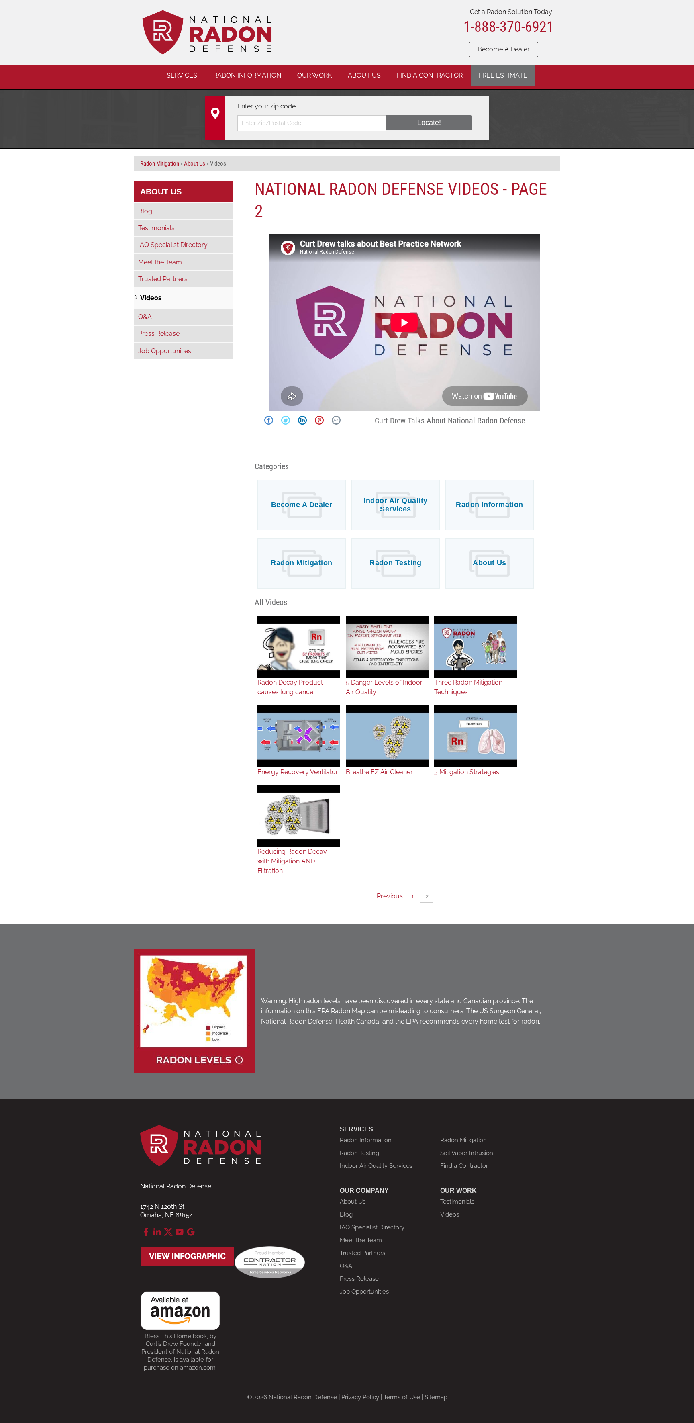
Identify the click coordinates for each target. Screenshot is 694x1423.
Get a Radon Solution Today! (512, 12)
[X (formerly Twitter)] (168, 1232)
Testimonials (156, 228)
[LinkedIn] (157, 1232)
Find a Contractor (464, 1165)
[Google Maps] (191, 1232)
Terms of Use (402, 1397)
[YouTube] (179, 1232)
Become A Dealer (504, 49)
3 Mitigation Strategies (466, 772)
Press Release (159, 333)
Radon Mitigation (301, 563)
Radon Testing (395, 563)
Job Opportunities (164, 351)
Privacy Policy (360, 1397)
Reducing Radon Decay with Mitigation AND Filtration (292, 861)
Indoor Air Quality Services (395, 505)
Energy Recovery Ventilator (297, 772)
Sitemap (436, 1397)
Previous (390, 896)
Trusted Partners (163, 279)
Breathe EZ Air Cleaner (379, 772)
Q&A (145, 317)
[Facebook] (146, 1232)
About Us (489, 563)
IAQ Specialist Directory (173, 245)
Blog (145, 211)
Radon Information (489, 505)
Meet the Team (160, 262)
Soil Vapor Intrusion (466, 1153)
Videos (150, 298)
